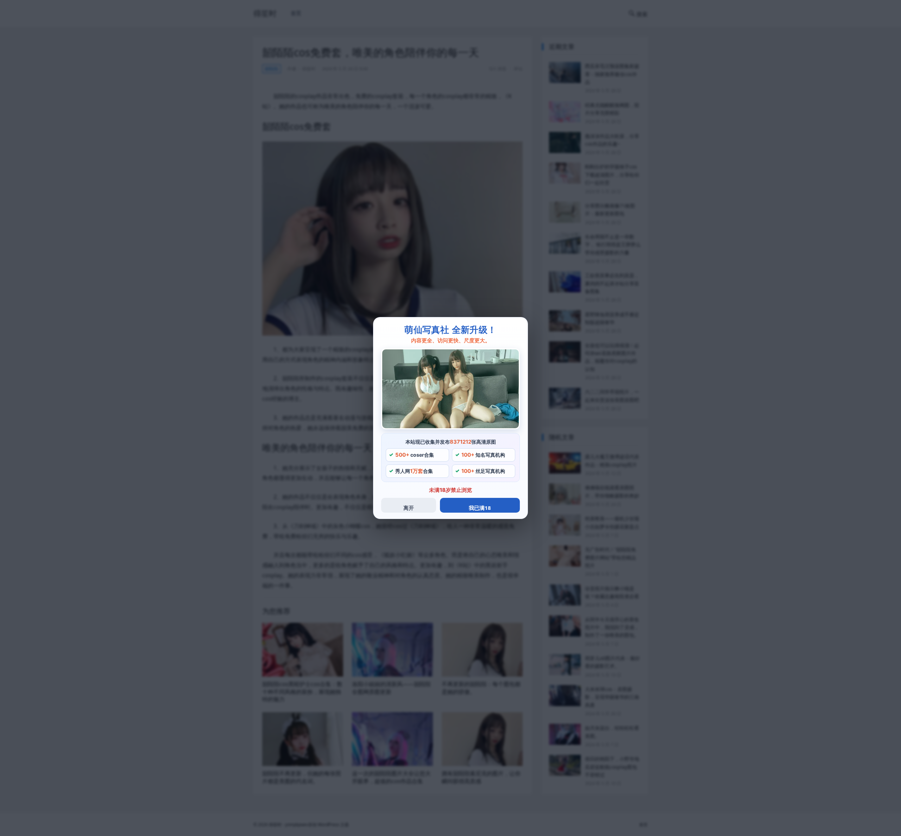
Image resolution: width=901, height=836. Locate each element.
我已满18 (480, 507)
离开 (408, 507)
